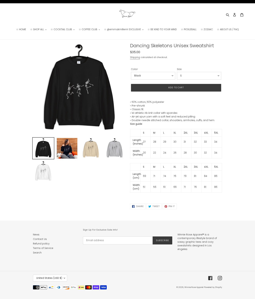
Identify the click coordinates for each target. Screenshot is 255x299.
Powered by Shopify (213, 287)
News (36, 234)
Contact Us (40, 239)
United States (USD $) (49, 278)
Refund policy (41, 243)
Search (37, 252)
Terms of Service (43, 248)
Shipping (135, 57)
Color (134, 69)
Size (179, 69)
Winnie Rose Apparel (193, 287)
